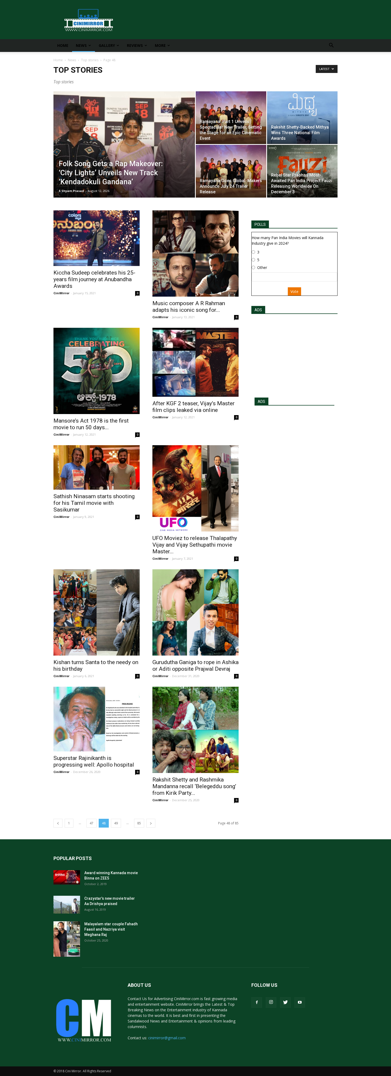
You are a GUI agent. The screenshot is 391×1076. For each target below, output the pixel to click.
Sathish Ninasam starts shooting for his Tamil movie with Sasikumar (94, 503)
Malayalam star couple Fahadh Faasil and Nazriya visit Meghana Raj (111, 929)
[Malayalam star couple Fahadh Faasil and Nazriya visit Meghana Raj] (66, 939)
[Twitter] (285, 1002)
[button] (331, 45)
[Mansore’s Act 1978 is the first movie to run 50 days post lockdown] (96, 371)
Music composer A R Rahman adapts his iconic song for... (188, 306)
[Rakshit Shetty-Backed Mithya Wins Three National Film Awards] (302, 117)
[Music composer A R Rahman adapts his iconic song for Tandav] (195, 253)
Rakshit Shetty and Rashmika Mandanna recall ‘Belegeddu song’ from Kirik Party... (194, 786)
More (160, 45)
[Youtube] (299, 1002)
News (81, 45)
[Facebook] (256, 1002)
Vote (294, 291)
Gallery (107, 45)
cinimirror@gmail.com (167, 1037)
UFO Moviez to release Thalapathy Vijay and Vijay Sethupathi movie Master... (194, 545)
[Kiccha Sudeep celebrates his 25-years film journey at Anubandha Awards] (96, 238)
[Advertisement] (294, 354)
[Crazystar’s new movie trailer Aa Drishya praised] (66, 905)
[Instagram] (271, 1002)
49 (116, 823)
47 (91, 823)
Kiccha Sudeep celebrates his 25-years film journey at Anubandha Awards (94, 279)
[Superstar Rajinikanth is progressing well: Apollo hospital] (96, 719)
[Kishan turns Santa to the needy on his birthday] (96, 612)
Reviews (135, 45)
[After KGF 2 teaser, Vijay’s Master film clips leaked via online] (195, 362)
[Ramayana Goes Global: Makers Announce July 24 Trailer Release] (231, 171)
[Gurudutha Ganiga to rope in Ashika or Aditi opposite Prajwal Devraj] (195, 612)
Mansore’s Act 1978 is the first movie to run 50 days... (91, 424)
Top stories (89, 60)
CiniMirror (61, 293)
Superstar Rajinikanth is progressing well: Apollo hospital (93, 761)
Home (62, 45)
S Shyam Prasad (71, 191)
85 (139, 823)
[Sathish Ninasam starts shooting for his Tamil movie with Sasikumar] (96, 467)
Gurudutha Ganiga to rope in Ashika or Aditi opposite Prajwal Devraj (195, 665)
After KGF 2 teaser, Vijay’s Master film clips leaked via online (193, 406)
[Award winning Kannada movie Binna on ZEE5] (66, 877)
